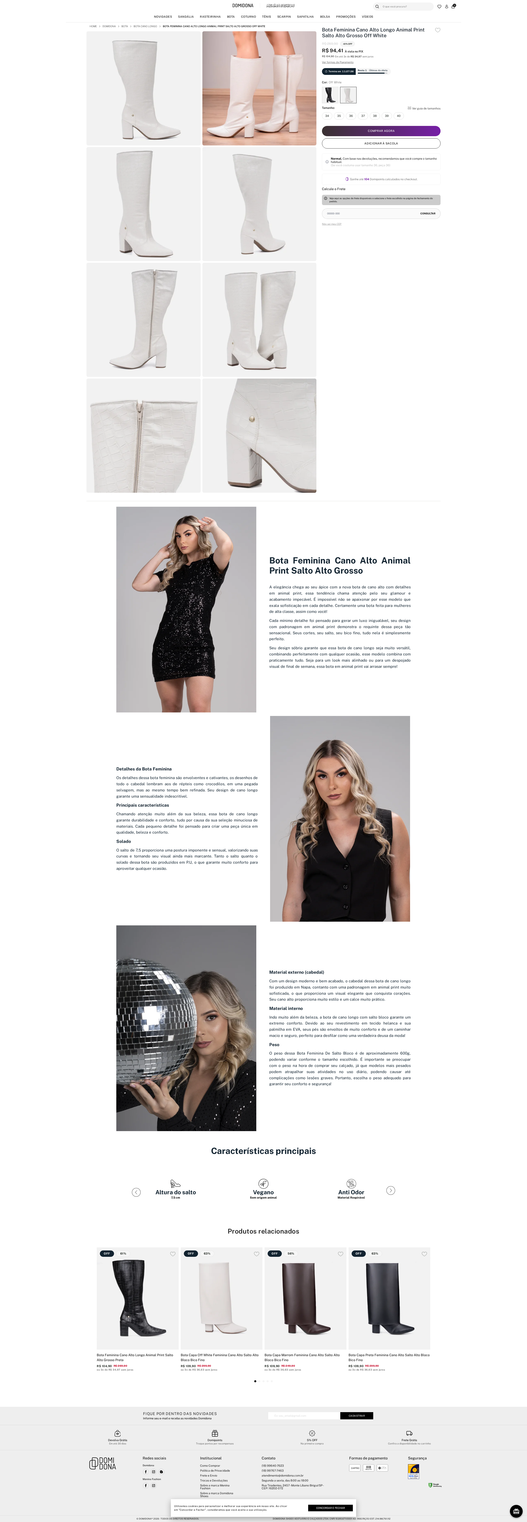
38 (375, 115)
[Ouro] (413, 1471)
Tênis (266, 16)
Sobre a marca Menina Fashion (215, 1487)
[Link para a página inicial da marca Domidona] (243, 5)
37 (363, 115)
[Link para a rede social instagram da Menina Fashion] (153, 1485)
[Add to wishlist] (438, 30)
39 (387, 115)
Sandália (186, 16)
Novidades (163, 16)
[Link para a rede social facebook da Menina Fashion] (146, 1485)
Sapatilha (305, 16)
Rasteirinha (210, 16)
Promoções (346, 16)
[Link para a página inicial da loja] (102, 1483)
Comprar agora (381, 130)
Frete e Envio (208, 1475)
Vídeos (367, 16)
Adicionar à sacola (381, 143)
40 (399, 115)
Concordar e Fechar (330, 1508)
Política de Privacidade (215, 1470)
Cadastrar (357, 1415)
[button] (391, 1191)
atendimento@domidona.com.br (282, 1475)
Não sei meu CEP (332, 223)
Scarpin (284, 16)
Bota (231, 16)
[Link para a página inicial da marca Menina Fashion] (280, 5)
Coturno (248, 16)
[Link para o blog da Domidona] (161, 1472)
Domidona (109, 26)
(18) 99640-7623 (273, 1465)
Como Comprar (210, 1465)
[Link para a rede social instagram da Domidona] (153, 1472)
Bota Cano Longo (145, 26)
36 (351, 115)
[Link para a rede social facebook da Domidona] (146, 1472)
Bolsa (325, 16)
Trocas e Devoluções (214, 1480)
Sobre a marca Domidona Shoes (216, 1495)
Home (93, 26)
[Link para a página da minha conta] (446, 6)
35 (339, 115)
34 (327, 115)
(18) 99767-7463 (273, 1470)
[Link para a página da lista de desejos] (439, 6)
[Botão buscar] (377, 7)
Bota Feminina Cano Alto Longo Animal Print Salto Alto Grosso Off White (214, 26)
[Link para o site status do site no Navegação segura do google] (435, 1485)
